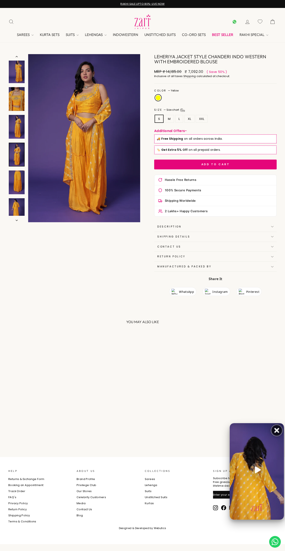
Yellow (158, 98)
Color (166, 90)
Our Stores (84, 491)
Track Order (16, 491)
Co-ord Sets (194, 34)
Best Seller (222, 34)
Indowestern (125, 34)
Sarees (23, 34)
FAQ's (12, 497)
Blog (80, 515)
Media (81, 503)
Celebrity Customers (91, 497)
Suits (71, 34)
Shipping (189, 76)
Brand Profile (86, 479)
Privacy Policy (18, 503)
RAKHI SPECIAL (252, 34)
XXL (201, 119)
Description (169, 226)
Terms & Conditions (22, 521)
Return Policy (171, 256)
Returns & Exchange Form (26, 479)
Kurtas (149, 503)
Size (167, 110)
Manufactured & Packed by (184, 266)
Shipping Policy (19, 515)
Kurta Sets (49, 34)
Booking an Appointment (25, 485)
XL (189, 119)
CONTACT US (169, 246)
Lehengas (94, 34)
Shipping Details (173, 236)
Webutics (160, 528)
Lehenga (151, 485)
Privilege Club (86, 485)
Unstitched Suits (160, 34)
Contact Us (84, 509)
